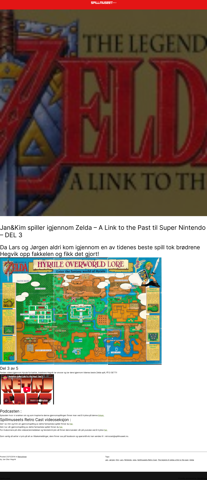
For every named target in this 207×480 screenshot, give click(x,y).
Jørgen (112, 460)
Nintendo (128, 460)
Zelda (191, 460)
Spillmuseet (5, 478)
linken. (101, 415)
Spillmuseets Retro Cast (147, 460)
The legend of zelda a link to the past (173, 460)
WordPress (202, 478)
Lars (121, 460)
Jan (106, 460)
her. (71, 424)
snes (134, 460)
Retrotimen (22, 457)
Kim (117, 460)
